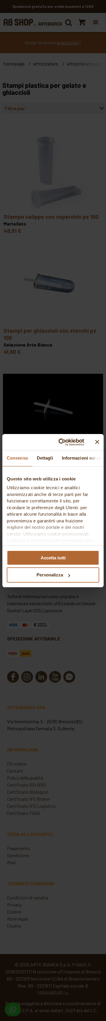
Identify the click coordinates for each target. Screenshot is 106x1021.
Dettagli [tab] (45, 457)
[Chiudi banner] (97, 442)
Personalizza (50, 574)
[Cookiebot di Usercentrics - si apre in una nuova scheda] (62, 442)
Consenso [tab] (17, 457)
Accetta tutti (53, 557)
